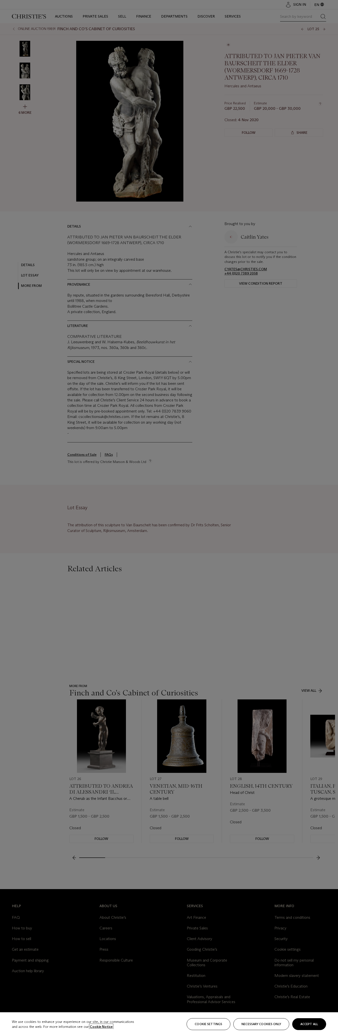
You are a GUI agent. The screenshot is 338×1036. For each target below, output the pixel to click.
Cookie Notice (101, 1026)
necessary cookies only (261, 1024)
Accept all (309, 1024)
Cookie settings (208, 1024)
